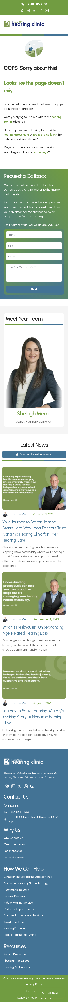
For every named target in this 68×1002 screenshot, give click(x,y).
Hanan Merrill (20, 514)
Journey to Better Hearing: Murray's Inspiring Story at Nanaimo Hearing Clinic (33, 717)
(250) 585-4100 (19, 811)
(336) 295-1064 (50, 225)
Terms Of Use (34, 991)
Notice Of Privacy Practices (34, 998)
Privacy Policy (34, 984)
